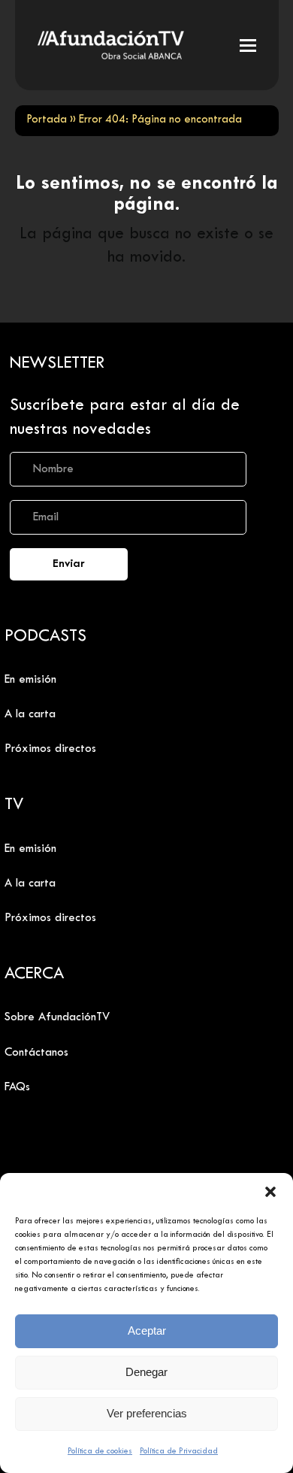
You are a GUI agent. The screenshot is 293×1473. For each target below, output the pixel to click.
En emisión (30, 679)
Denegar (146, 1371)
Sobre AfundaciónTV (57, 1017)
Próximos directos (50, 749)
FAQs (17, 1087)
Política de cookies (100, 1451)
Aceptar (147, 1330)
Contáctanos (36, 1052)
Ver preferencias (147, 1413)
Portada (46, 120)
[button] (270, 1191)
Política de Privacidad (179, 1451)
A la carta (30, 714)
